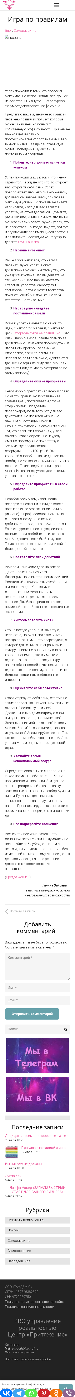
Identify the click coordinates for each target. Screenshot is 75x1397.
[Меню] (56, 5)
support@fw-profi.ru (25, 1348)
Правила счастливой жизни (43, 1147)
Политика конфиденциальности (29, 1307)
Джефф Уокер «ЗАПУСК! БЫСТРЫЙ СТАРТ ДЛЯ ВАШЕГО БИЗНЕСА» (38, 1189)
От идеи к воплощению (26, 1220)
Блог (8, 31)
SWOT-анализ (28, 242)
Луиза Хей (13, 1176)
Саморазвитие (25, 31)
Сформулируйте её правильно (37, 333)
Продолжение (17, 877)
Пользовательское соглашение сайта (34, 1302)
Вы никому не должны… (24, 1164)
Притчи (13, 1230)
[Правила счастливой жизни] (11, 1152)
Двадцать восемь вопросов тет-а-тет (36, 1135)
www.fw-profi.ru (23, 1352)
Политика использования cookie (28, 1359)
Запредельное (19, 1261)
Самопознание (19, 1251)
